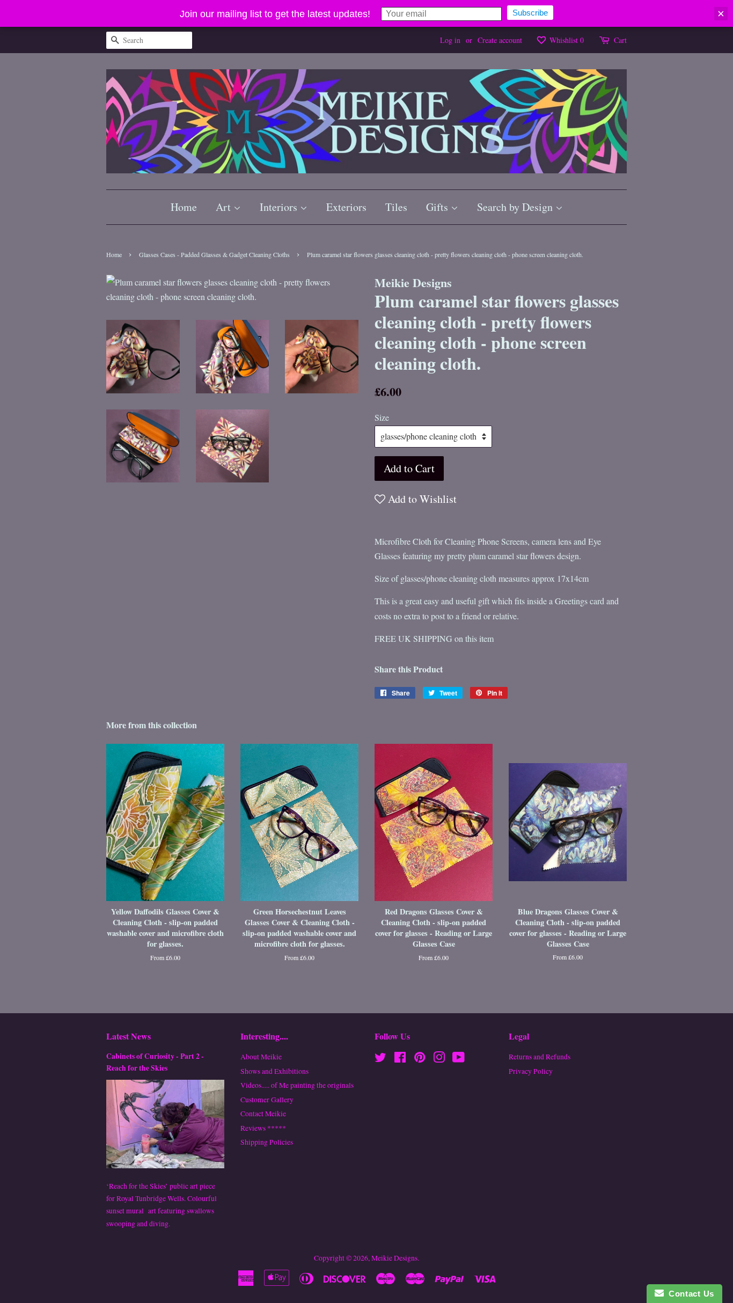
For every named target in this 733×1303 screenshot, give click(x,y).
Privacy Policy (531, 1071)
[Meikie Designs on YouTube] (458, 1059)
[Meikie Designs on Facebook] (400, 1059)
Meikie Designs (394, 1258)
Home (184, 207)
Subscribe (530, 12)
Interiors (280, 207)
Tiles (396, 207)
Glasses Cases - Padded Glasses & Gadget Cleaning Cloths (214, 254)
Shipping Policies (266, 1142)
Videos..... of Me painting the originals (297, 1085)
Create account (500, 40)
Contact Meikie (263, 1113)
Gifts (438, 207)
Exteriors (346, 207)
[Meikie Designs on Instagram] (439, 1059)
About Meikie (261, 1057)
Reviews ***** (263, 1128)
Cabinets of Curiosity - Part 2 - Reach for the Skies (155, 1062)
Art (224, 207)
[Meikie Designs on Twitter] (380, 1059)
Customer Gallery (267, 1099)
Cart (620, 40)
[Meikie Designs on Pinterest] (420, 1059)
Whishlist (565, 40)
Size (382, 417)
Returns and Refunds (539, 1057)
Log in (450, 40)
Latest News (128, 1036)
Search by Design (516, 207)
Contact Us (689, 1293)
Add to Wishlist (421, 499)
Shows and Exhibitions (274, 1071)
